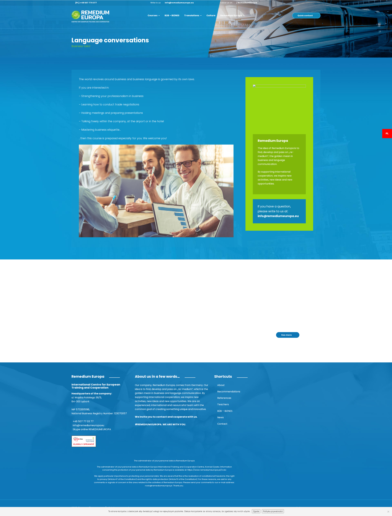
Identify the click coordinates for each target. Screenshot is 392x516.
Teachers (223, 404)
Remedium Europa (231, 15)
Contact (222, 424)
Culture (210, 15)
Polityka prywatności (273, 511)
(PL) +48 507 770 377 (86, 2)
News (220, 417)
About (221, 385)
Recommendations (228, 391)
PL (387, 133)
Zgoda (256, 511)
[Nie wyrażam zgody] (388, 511)
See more (286, 335)
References (224, 398)
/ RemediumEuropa (246, 2)
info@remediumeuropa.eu (179, 2)
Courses (153, 15)
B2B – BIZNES (172, 15)
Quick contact (305, 15)
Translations (192, 15)
